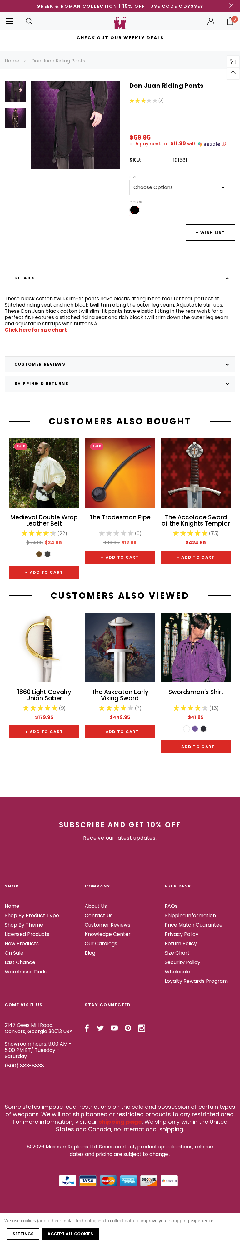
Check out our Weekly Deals (120, 38)
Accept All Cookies (70, 1234)
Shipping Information (190, 915)
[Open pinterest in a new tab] (128, 1028)
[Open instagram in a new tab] (142, 1028)
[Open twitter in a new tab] (100, 1028)
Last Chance (20, 962)
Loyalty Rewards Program (196, 981)
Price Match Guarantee (193, 924)
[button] (182, 144)
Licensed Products (27, 934)
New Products (22, 943)
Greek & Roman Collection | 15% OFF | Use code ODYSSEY (120, 6)
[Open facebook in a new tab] (87, 1028)
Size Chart (177, 953)
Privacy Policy (181, 934)
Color (135, 202)
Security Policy (182, 962)
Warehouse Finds (26, 971)
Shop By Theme (24, 924)
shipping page (120, 1122)
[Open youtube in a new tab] (114, 1028)
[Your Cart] (230, 21)
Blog (90, 953)
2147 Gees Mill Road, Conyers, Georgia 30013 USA (39, 1028)
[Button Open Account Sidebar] (211, 21)
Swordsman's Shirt (195, 692)
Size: (133, 177)
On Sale (14, 953)
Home (12, 60)
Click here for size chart (36, 329)
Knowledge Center (108, 934)
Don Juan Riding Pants (58, 60)
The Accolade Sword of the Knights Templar (196, 520)
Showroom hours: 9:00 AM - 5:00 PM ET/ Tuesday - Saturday (38, 1050)
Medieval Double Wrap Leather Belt (44, 520)
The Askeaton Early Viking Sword (120, 695)
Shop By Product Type (32, 915)
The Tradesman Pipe (120, 518)
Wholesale (177, 971)
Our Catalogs (101, 943)
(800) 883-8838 (24, 1065)
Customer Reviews (107, 924)
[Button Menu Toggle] (9, 21)
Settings (23, 1234)
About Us (96, 906)
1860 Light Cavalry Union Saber (44, 695)
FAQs (171, 906)
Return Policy (181, 943)
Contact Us (98, 915)
